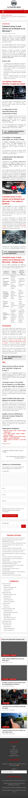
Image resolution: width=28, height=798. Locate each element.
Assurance (6, 596)
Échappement (7, 610)
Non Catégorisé (6, 621)
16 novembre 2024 (6, 33)
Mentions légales (14, 752)
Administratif (5, 592)
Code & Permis (7, 599)
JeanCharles (12, 710)
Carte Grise (6, 598)
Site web (4, 501)
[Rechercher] (23, 526)
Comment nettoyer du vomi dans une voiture (12, 551)
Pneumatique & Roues (9, 617)
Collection (6, 585)
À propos (14, 746)
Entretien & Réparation (7, 608)
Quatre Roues (6, 23)
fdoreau (13, 33)
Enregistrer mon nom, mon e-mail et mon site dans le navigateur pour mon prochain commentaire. (13, 510)
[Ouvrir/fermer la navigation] (3, 11)
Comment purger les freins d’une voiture (11, 575)
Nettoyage (6, 616)
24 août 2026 (5, 662)
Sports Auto (6, 626)
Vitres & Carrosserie (8, 619)
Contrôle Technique (8, 601)
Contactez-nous (14, 750)
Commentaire (5, 471)
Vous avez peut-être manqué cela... (13, 639)
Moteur (9, 443)
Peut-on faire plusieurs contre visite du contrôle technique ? (15, 457)
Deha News (11, 686)
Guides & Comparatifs (9, 587)
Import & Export (7, 589)
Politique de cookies (14, 755)
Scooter (5, 607)
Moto (5, 605)
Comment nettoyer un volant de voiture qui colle (13, 550)
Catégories (14, 769)
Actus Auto (6, 624)
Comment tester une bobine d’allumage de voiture (14, 543)
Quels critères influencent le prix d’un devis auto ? (13, 538)
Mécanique (6, 614)
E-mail (4, 494)
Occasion (6, 591)
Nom (3, 488)
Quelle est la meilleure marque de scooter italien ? (13, 451)
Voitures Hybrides (8, 630)
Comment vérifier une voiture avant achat (12, 548)
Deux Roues (5, 603)
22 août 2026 (5, 733)
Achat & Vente (5, 583)
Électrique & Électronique (9, 612)
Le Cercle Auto (14, 7)
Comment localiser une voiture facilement (12, 556)
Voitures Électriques (8, 628)
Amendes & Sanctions (9, 594)
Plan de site (14, 753)
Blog (14, 748)
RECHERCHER (5, 523)
